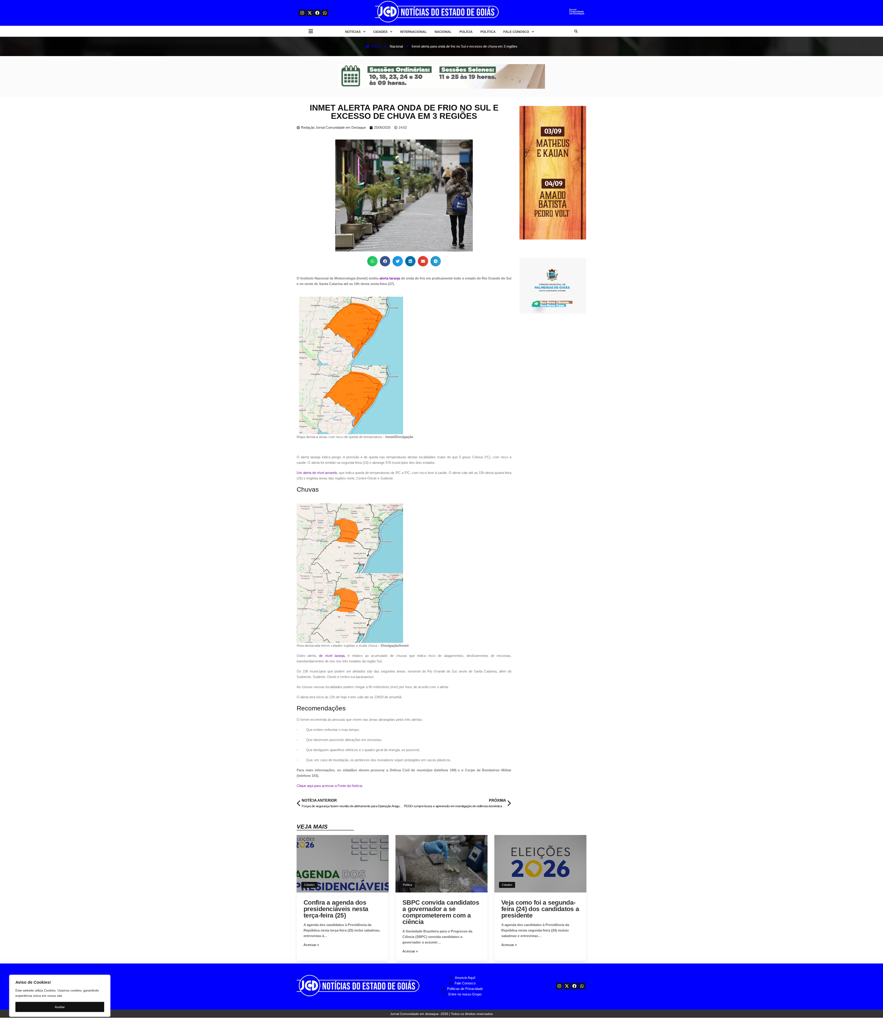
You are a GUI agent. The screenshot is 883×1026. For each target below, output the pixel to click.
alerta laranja (389, 278)
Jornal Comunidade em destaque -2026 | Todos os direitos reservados (441, 1014)
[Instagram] (302, 13)
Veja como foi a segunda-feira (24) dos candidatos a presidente (540, 909)
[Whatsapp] (324, 13)
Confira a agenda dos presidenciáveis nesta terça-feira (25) (336, 909)
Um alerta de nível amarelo (317, 473)
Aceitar (60, 1007)
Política (407, 884)
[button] (311, 31)
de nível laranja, (332, 656)
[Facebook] (317, 13)
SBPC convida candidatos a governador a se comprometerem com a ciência (440, 912)
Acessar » (311, 945)
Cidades (309, 884)
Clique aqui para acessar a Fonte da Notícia (329, 786)
